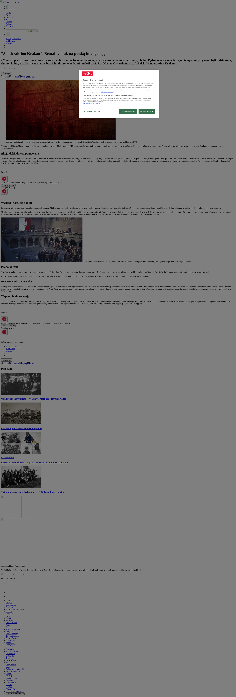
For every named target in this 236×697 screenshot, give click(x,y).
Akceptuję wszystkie (147, 111)
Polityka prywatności (107, 92)
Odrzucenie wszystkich (127, 111)
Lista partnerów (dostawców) (91, 103)
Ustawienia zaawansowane (91, 111)
